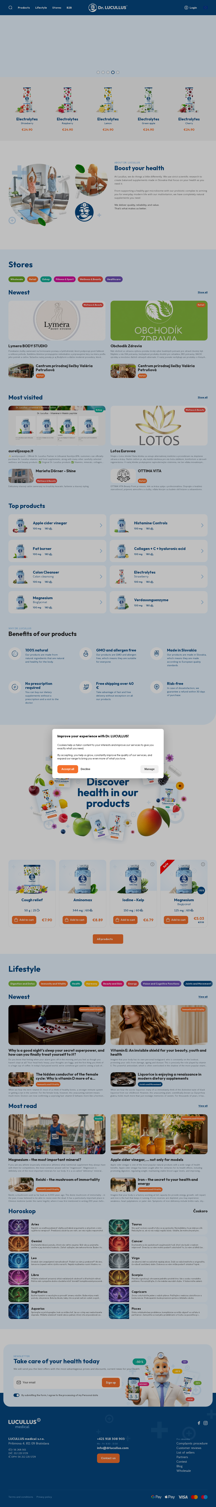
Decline (85, 769)
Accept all (67, 769)
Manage (149, 769)
